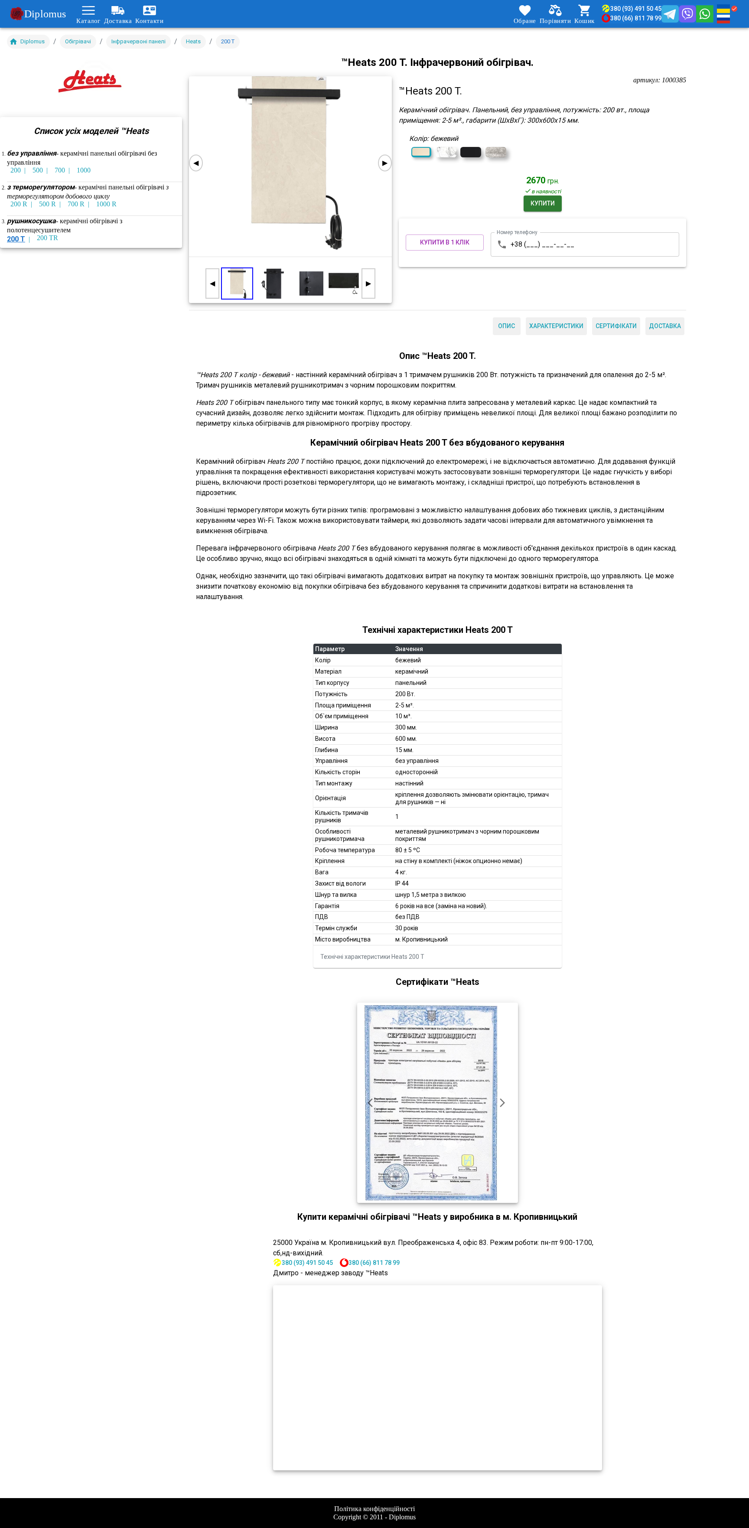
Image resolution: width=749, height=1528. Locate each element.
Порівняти (555, 20)
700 (60, 170)
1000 (84, 170)
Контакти (149, 20)
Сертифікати (616, 326)
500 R (47, 204)
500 (38, 170)
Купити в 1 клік (444, 242)
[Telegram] (670, 14)
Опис (506, 326)
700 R (76, 204)
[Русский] (728, 19)
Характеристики (556, 326)
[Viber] (687, 14)
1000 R (106, 204)
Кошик (584, 20)
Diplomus (45, 14)
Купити (543, 203)
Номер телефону (517, 232)
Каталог (88, 20)
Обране (525, 20)
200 (15, 170)
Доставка (118, 20)
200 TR (47, 237)
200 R (18, 204)
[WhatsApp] (704, 14)
